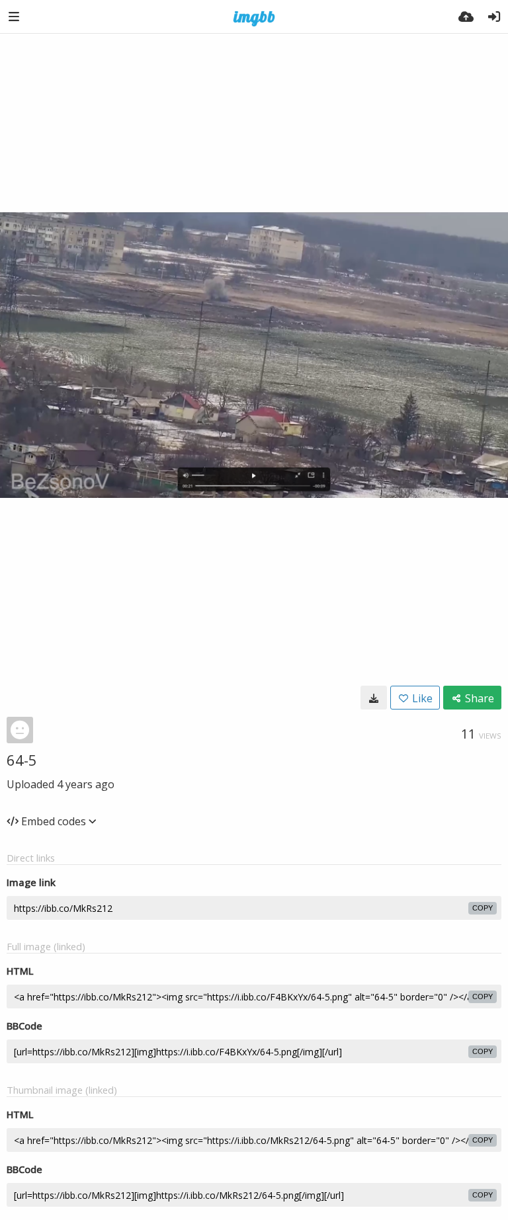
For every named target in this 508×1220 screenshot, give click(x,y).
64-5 (22, 760)
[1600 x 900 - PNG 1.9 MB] (373, 698)
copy (482, 908)
